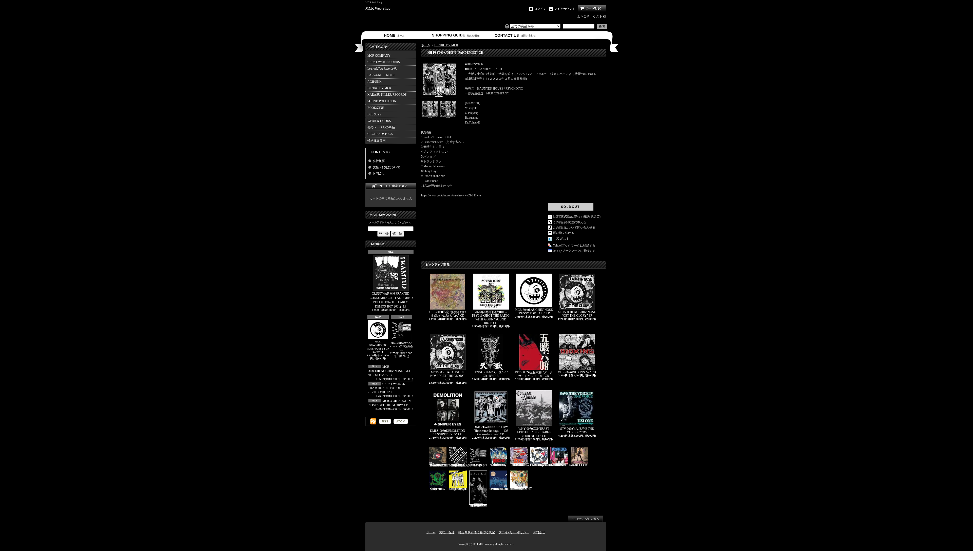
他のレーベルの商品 (381, 127)
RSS (385, 421)
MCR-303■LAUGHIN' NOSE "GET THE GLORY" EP (577, 313)
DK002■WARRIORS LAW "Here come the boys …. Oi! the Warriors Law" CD (491, 430)
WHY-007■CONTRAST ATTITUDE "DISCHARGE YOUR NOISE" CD (534, 432)
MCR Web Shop (377, 8)
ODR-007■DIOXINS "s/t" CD (577, 372)
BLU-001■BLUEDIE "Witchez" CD (499, 489)
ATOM (401, 421)
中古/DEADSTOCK (380, 134)
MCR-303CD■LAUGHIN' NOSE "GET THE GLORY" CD (389, 371)
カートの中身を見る (390, 186)
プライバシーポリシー (514, 532)
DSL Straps (374, 114)
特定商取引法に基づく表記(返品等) (577, 216)
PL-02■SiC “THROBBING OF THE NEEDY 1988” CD (519, 464)
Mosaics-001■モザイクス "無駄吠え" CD (457, 489)
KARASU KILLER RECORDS (387, 94)
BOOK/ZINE (375, 108)
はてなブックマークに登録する (574, 251)
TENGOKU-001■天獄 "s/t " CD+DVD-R (490, 374)
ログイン (540, 9)
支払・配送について (455, 35)
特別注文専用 (376, 140)
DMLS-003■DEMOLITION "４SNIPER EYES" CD (447, 432)
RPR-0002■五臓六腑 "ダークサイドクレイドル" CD (534, 374)
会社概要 (379, 161)
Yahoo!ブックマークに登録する (574, 245)
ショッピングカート (592, 8)
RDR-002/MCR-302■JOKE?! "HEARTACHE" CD (439, 465)
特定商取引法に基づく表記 (476, 532)
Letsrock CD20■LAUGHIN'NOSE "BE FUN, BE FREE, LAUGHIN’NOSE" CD (546, 465)
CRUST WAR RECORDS (383, 62)
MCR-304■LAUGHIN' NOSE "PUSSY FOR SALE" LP (378, 347)
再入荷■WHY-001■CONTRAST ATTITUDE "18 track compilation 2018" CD (460, 465)
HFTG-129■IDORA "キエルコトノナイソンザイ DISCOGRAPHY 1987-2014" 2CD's (521, 488)
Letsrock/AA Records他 (382, 68)
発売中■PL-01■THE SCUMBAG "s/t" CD (437, 489)
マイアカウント (564, 9)
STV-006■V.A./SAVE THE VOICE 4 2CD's (577, 430)
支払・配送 (447, 532)
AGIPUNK (374, 82)
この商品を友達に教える (569, 222)
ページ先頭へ (585, 519)
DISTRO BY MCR (379, 88)
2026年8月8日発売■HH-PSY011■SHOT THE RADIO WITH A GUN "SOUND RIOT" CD (491, 317)
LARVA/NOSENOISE (381, 75)
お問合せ (515, 35)
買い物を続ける (563, 233)
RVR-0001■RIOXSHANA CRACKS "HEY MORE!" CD (563, 465)
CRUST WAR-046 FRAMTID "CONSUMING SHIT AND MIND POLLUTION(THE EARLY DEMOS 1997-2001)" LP (390, 300)
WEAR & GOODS (379, 121)
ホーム (395, 35)
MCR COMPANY (378, 55)
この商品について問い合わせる (574, 227)
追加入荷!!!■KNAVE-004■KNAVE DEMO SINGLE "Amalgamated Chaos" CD (478, 505)
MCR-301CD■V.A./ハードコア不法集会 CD (401, 346)
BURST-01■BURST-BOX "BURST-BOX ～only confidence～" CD (498, 465)
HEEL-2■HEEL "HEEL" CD (579, 465)
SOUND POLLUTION (381, 101)
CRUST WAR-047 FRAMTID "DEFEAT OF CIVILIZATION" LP (386, 388)
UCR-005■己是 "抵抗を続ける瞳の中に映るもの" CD (447, 313)
